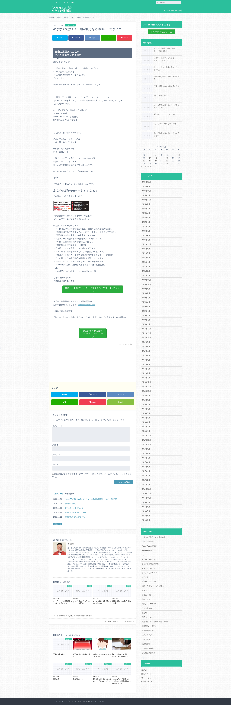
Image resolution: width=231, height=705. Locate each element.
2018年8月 (146, 400)
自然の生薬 (146, 639)
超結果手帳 (146, 644)
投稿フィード (146, 674)
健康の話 (145, 590)
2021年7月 (146, 253)
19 (150, 161)
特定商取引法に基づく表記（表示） (155, 622)
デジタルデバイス (148, 568)
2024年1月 (146, 195)
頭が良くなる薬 (148, 648)
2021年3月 (146, 266)
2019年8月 (146, 346)
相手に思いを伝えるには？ (75, 508)
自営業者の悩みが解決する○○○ (76, 517)
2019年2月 (146, 373)
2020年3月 (146, 315)
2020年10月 (146, 284)
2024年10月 (146, 191)
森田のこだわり (148, 617)
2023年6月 (146, 213)
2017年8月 (146, 453)
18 (144, 161)
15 (167, 158)
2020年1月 (146, 324)
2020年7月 (146, 298)
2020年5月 (146, 306)
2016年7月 (146, 511)
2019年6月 (146, 355)
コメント (57, 426)
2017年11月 (146, 440)
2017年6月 (146, 462)
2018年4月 (146, 418)
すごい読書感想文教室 (150, 564)
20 (156, 161)
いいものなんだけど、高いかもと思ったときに (166, 106)
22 (167, 161)
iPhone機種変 (147, 550)
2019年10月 (146, 337)
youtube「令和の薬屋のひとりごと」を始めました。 (166, 49)
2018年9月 (146, 395)
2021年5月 (146, 257)
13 (156, 158)
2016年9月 (146, 502)
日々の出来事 (147, 608)
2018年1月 (146, 431)
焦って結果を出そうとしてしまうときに (166, 134)
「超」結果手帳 (148, 541)
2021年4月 (146, 262)
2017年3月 (146, 475)
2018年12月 (146, 382)
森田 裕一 (72, 544)
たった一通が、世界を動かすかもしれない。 (166, 68)
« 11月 (143, 166)
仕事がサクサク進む (149, 581)
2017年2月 (146, 480)
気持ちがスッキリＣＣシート (76, 512)
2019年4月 (146, 364)
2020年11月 (146, 280)
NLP (143, 555)
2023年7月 (146, 209)
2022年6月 (146, 231)
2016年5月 (146, 520)
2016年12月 (146, 489)
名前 (55, 445)
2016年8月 (146, 507)
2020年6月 (146, 302)
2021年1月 (146, 275)
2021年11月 (146, 244)
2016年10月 (146, 498)
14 (161, 158)
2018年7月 (146, 404)
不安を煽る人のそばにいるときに (166, 86)
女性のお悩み (147, 595)
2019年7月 (146, 351)
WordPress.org (147, 682)
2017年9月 (146, 449)
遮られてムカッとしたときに (165, 114)
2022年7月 (146, 226)
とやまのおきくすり (149, 573)
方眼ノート (59, 493)
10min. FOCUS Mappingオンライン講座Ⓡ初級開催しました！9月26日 (91, 499)
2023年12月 (146, 200)
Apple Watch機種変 (149, 546)
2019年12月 (146, 329)
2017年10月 (146, 444)
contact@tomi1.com (86, 304)
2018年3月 (146, 422)
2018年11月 (146, 386)
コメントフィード (148, 678)
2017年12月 (146, 435)
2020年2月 (146, 320)
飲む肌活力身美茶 (148, 653)
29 (167, 164)
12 (150, 158)
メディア (145, 577)
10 (179, 155)
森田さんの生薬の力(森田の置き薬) (173, 12)
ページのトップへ (125, 344)
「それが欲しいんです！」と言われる (117, 621)
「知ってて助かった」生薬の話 (153, 537)
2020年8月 (146, 293)
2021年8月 (146, 249)
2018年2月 (146, 427)
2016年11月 (146, 493)
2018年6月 (146, 409)
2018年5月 (146, 413)
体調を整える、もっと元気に (153, 586)
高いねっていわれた (161, 95)
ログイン (144, 670)
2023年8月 (146, 204)
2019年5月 (146, 360)
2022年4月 (146, 235)
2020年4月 (146, 311)
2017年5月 (146, 467)
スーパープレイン (148, 559)
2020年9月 (146, 289)
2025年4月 (146, 186)
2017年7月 (146, 458)
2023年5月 (146, 217)
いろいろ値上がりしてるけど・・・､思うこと (164, 59)
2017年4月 (146, 471)
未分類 (144, 613)
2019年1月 (146, 378)
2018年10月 (146, 391)
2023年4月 (146, 222)
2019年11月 (146, 333)
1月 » (149, 166)
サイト (55, 464)
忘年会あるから (70, 504)
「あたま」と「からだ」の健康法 (61, 9)
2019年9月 (146, 342)
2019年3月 (146, 369)
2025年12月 (146, 182)
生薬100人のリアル (149, 626)
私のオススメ (147, 635)
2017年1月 (146, 484)
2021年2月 (146, 271)
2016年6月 (146, 516)
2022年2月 (146, 240)
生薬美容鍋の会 (148, 630)
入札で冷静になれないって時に (166, 124)
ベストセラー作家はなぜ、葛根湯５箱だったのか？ (73, 616)
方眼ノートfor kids (149, 604)
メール (56, 454)
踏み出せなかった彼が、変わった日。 (166, 77)
